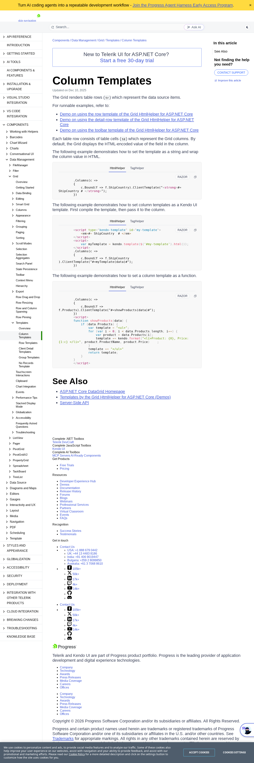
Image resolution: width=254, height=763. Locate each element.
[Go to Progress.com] (64, 648)
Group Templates (29, 357)
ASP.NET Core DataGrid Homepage (92, 391)
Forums (65, 494)
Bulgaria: (84, 560)
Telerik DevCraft (63, 442)
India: (83, 556)
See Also (70, 381)
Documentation (70, 488)
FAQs (63, 518)
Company (66, 667)
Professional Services (74, 504)
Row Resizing (24, 302)
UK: (82, 553)
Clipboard (21, 380)
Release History (70, 491)
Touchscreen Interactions (23, 373)
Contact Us (67, 546)
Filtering (20, 221)
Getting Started (25, 187)
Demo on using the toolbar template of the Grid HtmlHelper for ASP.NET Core (129, 130)
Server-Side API (74, 402)
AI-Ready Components (86, 455)
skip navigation (27, 20)
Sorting (20, 237)
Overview (22, 181)
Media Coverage (71, 680)
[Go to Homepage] (38, 20)
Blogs (63, 498)
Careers (65, 684)
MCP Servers (61, 455)
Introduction (18, 45)
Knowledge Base (21, 636)
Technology (67, 670)
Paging (20, 232)
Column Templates (25, 335)
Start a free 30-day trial (127, 60)
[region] (127, 752)
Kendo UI (58, 448)
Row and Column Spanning (26, 310)
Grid (101, 40)
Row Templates (28, 342)
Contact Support (231, 72)
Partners (65, 508)
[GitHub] (69, 594)
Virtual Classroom (71, 511)
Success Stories (70, 530)
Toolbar (20, 274)
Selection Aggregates (23, 256)
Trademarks (63, 738)
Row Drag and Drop (28, 297)
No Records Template (26, 364)
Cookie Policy (77, 754)
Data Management (84, 40)
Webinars (66, 501)
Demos (64, 484)
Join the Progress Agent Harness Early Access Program (183, 5)
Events (20, 392)
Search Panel (24, 263)
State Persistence (26, 269)
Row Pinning (23, 317)
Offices (64, 687)
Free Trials (67, 465)
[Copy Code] (195, 177)
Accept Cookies (199, 752)
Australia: (85, 563)
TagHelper (137, 168)
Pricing (64, 468)
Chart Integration (26, 386)
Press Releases (70, 677)
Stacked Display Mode (26, 405)
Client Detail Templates (26, 350)
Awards (65, 674)
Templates (113, 40)
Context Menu (24, 280)
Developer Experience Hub (78, 481)
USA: (82, 550)
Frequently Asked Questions (26, 425)
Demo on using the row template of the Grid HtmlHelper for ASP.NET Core (126, 114)
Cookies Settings (234, 752)
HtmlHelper (117, 168)
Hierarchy (22, 285)
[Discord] (69, 598)
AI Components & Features (21, 73)
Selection (21, 249)
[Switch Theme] (247, 27)
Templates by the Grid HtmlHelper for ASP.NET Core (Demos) (115, 397)
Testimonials (68, 534)
